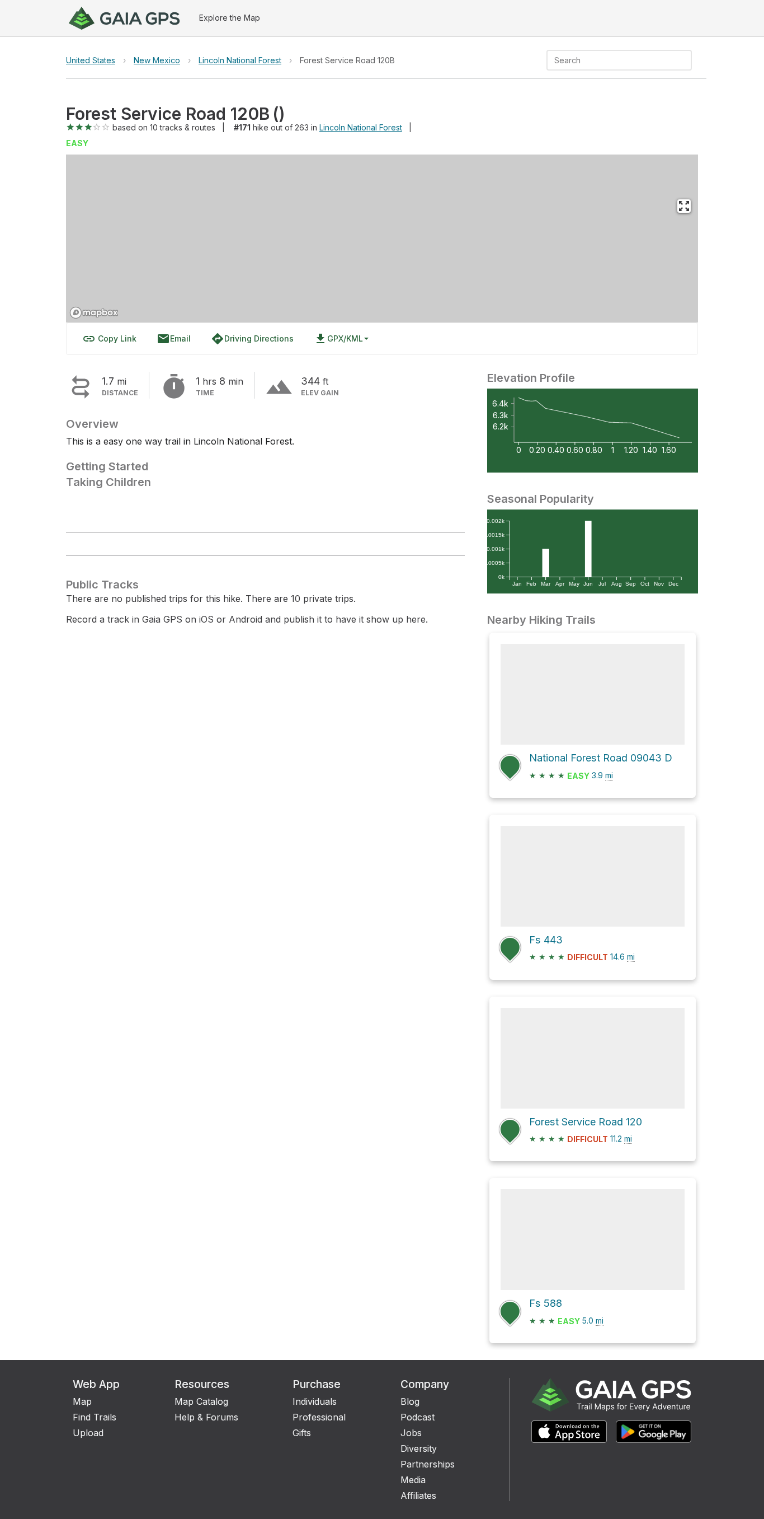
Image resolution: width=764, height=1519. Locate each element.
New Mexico (157, 60)
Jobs (411, 1432)
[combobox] (610, 60)
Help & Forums (206, 1417)
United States (90, 60)
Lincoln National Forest (240, 60)
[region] (382, 239)
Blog (409, 1401)
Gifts (302, 1432)
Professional (319, 1417)
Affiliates (418, 1495)
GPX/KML (338, 338)
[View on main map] (684, 206)
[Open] (687, 61)
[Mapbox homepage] (94, 312)
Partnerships (427, 1464)
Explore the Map (229, 17)
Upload (88, 1432)
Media (413, 1479)
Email (174, 338)
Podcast (417, 1417)
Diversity (418, 1448)
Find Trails (94, 1417)
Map (82, 1401)
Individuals (315, 1401)
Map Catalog (201, 1401)
